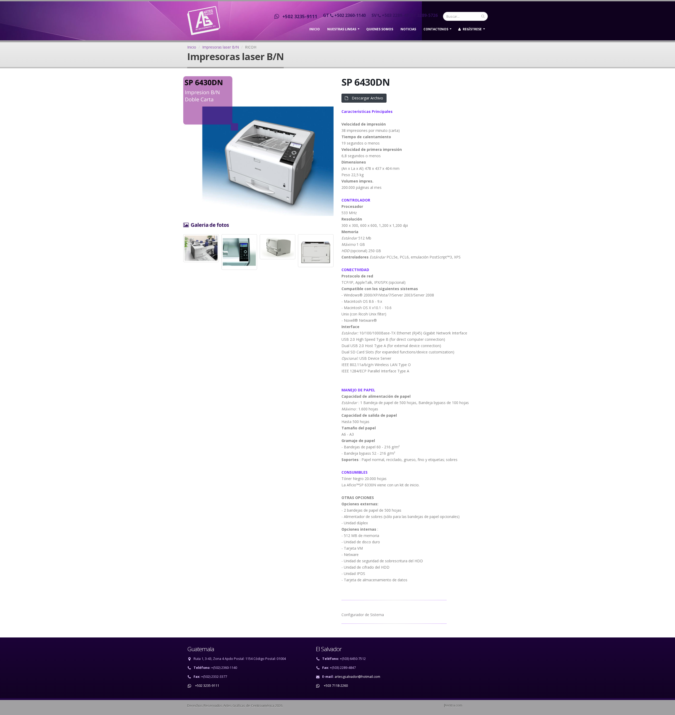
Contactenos (435, 29)
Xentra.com (453, 705)
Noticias (408, 29)
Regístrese (472, 29)
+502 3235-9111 (298, 16)
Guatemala (200, 649)
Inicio (314, 29)
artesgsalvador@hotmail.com (357, 676)
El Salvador (329, 649)
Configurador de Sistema (362, 614)
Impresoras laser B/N (220, 47)
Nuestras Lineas (341, 29)
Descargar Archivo (367, 97)
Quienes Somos (379, 29)
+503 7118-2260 (335, 685)
